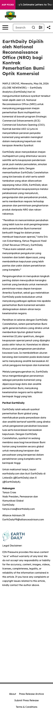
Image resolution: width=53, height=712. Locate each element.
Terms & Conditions (26, 706)
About (12, 693)
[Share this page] (49, 27)
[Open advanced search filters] (40, 27)
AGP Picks (8, 4)
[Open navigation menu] (5, 27)
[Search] (33, 27)
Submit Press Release (26, 700)
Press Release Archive (31, 693)
